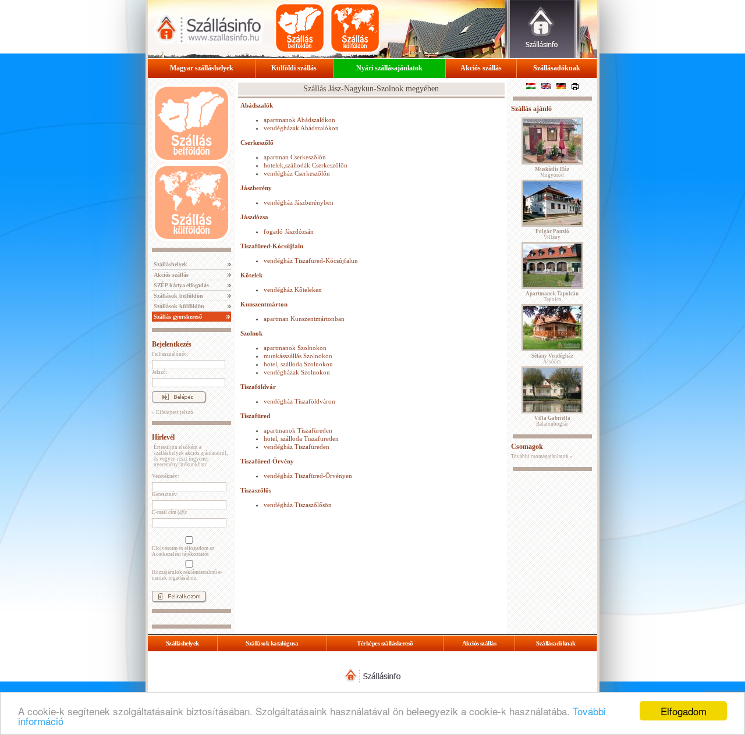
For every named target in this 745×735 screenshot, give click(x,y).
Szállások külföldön (178, 306)
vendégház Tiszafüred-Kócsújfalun (311, 260)
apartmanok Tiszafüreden (298, 430)
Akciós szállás (481, 68)
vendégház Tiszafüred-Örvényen (308, 475)
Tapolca (552, 296)
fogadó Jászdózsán (289, 231)
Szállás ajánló (531, 109)
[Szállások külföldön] (355, 27)
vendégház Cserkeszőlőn (297, 173)
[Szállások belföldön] (299, 27)
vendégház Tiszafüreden (296, 446)
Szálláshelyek (169, 264)
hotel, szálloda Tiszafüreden (301, 438)
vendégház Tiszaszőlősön (298, 504)
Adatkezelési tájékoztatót (180, 554)
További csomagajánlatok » (542, 456)
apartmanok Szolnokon (295, 347)
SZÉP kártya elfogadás (180, 285)
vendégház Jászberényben (299, 202)
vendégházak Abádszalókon (301, 127)
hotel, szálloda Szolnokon (298, 364)
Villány (552, 234)
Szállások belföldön (177, 295)
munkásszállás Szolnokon (298, 355)
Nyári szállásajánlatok (389, 68)
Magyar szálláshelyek (201, 68)
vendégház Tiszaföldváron (299, 401)
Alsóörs (552, 359)
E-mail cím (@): (169, 512)
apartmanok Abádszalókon (299, 119)
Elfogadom (684, 711)
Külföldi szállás (294, 68)
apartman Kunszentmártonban (304, 318)
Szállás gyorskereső (177, 316)
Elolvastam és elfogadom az (183, 551)
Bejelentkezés (171, 344)
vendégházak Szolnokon (297, 372)
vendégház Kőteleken (293, 289)
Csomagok (527, 447)
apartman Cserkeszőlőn (295, 157)
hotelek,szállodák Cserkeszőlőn (305, 165)
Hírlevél (163, 437)
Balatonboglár (552, 421)
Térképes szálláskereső (385, 643)
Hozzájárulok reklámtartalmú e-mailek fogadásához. (187, 575)
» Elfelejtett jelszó (172, 412)
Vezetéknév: (165, 476)
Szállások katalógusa (272, 643)
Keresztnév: (165, 494)
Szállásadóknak (556, 68)
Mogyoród (552, 172)
